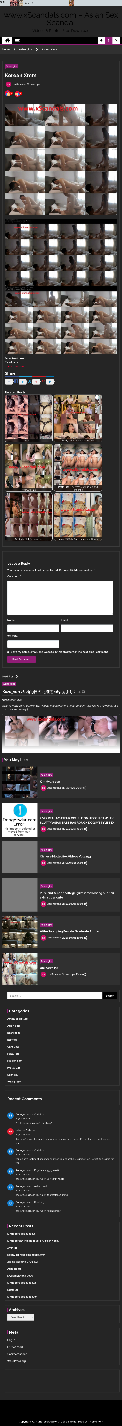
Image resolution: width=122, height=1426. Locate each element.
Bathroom (13, 1032)
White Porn (14, 1081)
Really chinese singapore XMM (26, 1254)
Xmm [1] (29, 3)
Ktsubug (39, 1202)
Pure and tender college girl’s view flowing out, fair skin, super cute (77, 895)
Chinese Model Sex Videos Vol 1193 (65, 856)
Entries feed (15, 1347)
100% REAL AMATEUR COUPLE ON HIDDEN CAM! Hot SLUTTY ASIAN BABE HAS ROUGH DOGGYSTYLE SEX (77, 820)
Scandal (12, 1074)
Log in (11, 1340)
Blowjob (12, 1039)
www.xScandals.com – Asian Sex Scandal (61, 18)
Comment (14, 576)
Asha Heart (40, 1186)
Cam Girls (13, 1046)
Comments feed (17, 1354)
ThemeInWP (95, 1421)
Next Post (8, 676)
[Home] (7, 40)
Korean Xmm (21, 75)
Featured (13, 1053)
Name (11, 620)
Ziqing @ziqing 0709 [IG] (22, 1261)
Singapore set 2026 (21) (21, 1233)
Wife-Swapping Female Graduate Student (71, 931)
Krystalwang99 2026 (46, 1170)
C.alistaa (39, 1114)
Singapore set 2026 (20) (22, 1296)
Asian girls (12, 66)
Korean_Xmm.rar (14, 366)
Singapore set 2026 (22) (21, 1282)
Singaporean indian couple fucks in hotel (33, 1240)
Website (12, 636)
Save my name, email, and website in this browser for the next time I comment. (59, 651)
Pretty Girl (13, 1067)
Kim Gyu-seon (50, 781)
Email (64, 620)
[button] (101, 40)
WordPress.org (16, 1361)
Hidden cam (14, 1060)
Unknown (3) (49, 968)
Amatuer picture (17, 1018)
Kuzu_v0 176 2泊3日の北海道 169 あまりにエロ (43, 691)
